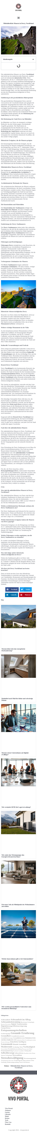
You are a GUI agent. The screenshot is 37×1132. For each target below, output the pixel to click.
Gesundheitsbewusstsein (17, 1036)
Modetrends (6, 1046)
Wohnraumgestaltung (13, 1062)
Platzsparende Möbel (27, 1049)
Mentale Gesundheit (19, 1044)
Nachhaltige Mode (18, 1047)
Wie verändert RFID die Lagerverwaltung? (16, 807)
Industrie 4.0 (11, 1040)
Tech (6, 1120)
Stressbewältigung (12, 1057)
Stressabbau (17, 1055)
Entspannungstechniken (14, 1030)
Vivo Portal (9, 1108)
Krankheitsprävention (30, 1040)
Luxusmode (6, 1044)
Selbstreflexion (19, 1053)
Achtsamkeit (5, 1020)
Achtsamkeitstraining (10, 1022)
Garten (7, 1112)
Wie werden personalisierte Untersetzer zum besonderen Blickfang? (16, 1007)
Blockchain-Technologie (27, 1022)
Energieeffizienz (5, 1028)
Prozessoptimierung (7, 1050)
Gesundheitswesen (19, 1038)
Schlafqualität (27, 1050)
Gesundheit (6, 1036)
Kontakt (7, 1124)
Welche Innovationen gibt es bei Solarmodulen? (17, 959)
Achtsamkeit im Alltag (21, 1019)
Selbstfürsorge (7, 1053)
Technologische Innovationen (22, 1060)
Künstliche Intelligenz (18, 1042)
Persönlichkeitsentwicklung (15, 1049)
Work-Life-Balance (24, 1062)
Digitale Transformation (19, 1024)
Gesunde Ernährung (22, 1033)
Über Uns (8, 1122)
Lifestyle (8, 1114)
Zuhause (8, 1110)
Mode (7, 1116)
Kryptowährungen (5, 1042)
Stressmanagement (30, 1058)
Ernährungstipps (5, 1033)
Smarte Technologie (6, 1055)
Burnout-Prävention (6, 1024)
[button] (18, 17)
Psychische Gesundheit (18, 1050)
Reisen (6, 1066)
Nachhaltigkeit (29, 1047)
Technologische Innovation (7, 1060)
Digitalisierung (6, 1026)
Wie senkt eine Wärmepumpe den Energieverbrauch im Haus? (13, 856)
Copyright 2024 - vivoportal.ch (18, 1130)
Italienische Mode (21, 1040)
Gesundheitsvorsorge (7, 1038)
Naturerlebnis (4, 1049)
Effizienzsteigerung (20, 1026)
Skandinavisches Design (29, 1053)
